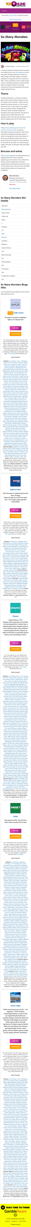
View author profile (14, 188)
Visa (21, 455)
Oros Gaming (16, 411)
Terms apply (11, 353)
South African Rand (20, 587)
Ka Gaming (18, 912)
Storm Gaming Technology (14, 435)
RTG (20, 756)
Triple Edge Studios (19, 440)
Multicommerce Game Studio (12, 733)
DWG (4, 378)
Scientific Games (8, 566)
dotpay (25, 1173)
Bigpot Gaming (23, 1087)
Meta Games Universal (11, 1129)
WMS (25, 443)
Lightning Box (24, 558)
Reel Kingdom (14, 939)
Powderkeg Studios (13, 415)
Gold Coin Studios (18, 713)
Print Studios (7, 416)
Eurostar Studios (15, 887)
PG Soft (9, 743)
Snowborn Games (18, 431)
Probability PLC (23, 748)
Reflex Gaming (22, 423)
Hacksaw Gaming (21, 389)
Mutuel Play (14, 403)
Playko (13, 1141)
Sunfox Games (14, 436)
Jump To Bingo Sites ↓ (15, 19)
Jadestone (22, 910)
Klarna (9, 783)
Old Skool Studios (16, 410)
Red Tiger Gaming (23, 421)
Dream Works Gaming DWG (18, 548)
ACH (6, 961)
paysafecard (15, 453)
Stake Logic (20, 949)
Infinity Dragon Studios (9, 393)
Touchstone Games (8, 440)
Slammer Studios (8, 1158)
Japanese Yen (12, 583)
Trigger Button (11, 954)
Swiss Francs (17, 976)
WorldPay (8, 578)
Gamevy (16, 386)
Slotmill (10, 765)
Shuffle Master (24, 426)
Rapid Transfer (24, 1180)
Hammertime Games (8, 391)
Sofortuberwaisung (10, 455)
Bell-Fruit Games (21, 872)
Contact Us (14, 1221)
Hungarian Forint (12, 974)
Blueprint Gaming (15, 371)
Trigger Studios (20, 954)
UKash (15, 969)
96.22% (4, 237)
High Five (5, 556)
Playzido (5, 415)
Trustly (18, 455)
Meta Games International (11, 731)
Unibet (15, 816)
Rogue (15, 425)
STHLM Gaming (13, 768)
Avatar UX (24, 364)
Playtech (10, 563)
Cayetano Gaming (18, 1092)
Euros (9, 582)
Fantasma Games (12, 703)
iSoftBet (23, 556)
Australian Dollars (23, 578)
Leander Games (17, 396)
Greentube (13, 389)
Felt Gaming (8, 704)
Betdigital (18, 367)
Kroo (14, 450)
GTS (25, 902)
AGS (9, 362)
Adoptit (5, 362)
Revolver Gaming (7, 425)
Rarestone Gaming (21, 936)
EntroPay (5, 450)
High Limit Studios (20, 391)
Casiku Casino (16, 313)
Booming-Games (19, 689)
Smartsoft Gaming (12, 947)
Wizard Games (17, 568)
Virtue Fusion (8, 568)
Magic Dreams (17, 398)
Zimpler (7, 457)
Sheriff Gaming (8, 944)
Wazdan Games (19, 441)
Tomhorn (23, 438)
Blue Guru (22, 369)
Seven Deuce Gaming (13, 426)
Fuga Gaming (11, 708)
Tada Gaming (21, 772)
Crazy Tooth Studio (13, 376)
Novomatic (15, 924)
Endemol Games (23, 378)
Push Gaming (22, 418)
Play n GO (20, 413)
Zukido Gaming (13, 570)
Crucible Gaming (23, 376)
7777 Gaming (24, 676)
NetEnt (25, 404)
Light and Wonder (17, 726)
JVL (7, 725)
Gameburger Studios (22, 384)
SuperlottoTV (8, 953)
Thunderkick (16, 438)
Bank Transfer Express (14, 448)
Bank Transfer (7, 572)
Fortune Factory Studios (10, 706)
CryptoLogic (23, 880)
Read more (12, 184)
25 (2, 230)
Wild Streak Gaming (8, 777)
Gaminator (25, 897)
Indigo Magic (10, 907)
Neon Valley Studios (17, 404)
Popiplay (23, 931)
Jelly (26, 910)
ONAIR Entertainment (9, 926)
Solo (20, 968)
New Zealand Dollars (10, 585)
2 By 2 (18, 361)
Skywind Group (17, 430)
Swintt (20, 436)
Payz (25, 457)
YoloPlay (14, 445)
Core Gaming (16, 693)
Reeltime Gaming (20, 1149)
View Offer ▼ (15, 29)
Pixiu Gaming (16, 743)
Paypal (9, 453)
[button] (29, 10)
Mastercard (19, 450)
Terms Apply (22, 667)
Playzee (15, 616)
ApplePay (16, 447)
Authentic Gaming (23, 543)
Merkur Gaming (14, 399)
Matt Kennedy (10, 66)
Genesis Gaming (7, 388)
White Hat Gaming (22, 445)
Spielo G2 (16, 566)
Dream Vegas (15, 1006)
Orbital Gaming (20, 926)
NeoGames (24, 735)
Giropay (11, 1175)
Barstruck (12, 367)
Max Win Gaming (13, 730)
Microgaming (6, 209)
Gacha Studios (12, 384)
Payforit (5, 575)
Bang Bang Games (21, 366)
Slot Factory (7, 1159)
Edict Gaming (19, 696)
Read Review (15, 334)
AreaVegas (24, 865)
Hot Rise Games (16, 905)
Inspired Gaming (15, 556)
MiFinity (25, 450)
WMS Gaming (7, 445)
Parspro (15, 927)
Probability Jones (16, 416)
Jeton (21, 457)
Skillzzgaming (8, 430)
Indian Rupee (15, 1186)
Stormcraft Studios (16, 770)
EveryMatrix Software (15, 1102)
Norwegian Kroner (21, 585)
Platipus (5, 745)
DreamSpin (6, 1097)
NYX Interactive (22, 408)
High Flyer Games (19, 718)
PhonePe (7, 968)
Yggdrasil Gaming (13, 959)
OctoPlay (8, 410)
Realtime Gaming (22, 751)
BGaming (18, 684)
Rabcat (12, 420)
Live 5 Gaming (7, 560)
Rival (15, 942)
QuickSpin (7, 420)
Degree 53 (7, 548)
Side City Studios (10, 428)
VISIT (15, 25)
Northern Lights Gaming (11, 408)
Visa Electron (23, 577)
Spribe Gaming (20, 433)
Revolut (21, 453)
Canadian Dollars (17, 580)
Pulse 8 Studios (14, 418)
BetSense (5, 1087)
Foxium (21, 383)
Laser (4, 573)
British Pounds (8, 580)
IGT (27, 391)
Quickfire (6, 936)
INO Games (20, 393)
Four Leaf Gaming (14, 383)
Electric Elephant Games (18, 884)
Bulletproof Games (12, 691)
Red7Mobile (8, 423)
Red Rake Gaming (12, 421)
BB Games (13, 1086)
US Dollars (21, 588)
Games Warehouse (8, 386)
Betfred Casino (15, 489)
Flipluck (24, 704)
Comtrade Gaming (23, 546)
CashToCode (24, 448)
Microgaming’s (21, 72)
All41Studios (6, 543)
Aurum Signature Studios (14, 364)
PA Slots (10, 927)
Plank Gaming (24, 743)
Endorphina (17, 699)
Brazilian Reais (18, 971)
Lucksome (10, 398)
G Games (22, 551)
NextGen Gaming (15, 406)
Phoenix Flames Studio (12, 929)
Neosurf (17, 452)
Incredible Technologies (11, 720)
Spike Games (6, 767)
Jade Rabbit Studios (15, 723)
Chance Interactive (19, 373)
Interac (10, 450)
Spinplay (12, 433)
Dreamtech (23, 882)
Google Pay (23, 782)
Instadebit (16, 1175)
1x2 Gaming (12, 361)
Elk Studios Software (12, 378)
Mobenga (14, 919)
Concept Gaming (19, 374)
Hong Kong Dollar (16, 582)
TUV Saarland (6, 1183)
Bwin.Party (22, 879)
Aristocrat (20, 362)
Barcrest (7, 367)
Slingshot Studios (7, 431)
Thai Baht (14, 588)
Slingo (24, 430)
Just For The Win (22, 394)
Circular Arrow (8, 693)
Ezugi (5, 703)
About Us (7, 1221)
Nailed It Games (23, 403)
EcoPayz (17, 457)
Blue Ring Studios (23, 688)
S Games (19, 425)
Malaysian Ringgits (22, 583)
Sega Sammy (23, 942)
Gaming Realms (7, 899)
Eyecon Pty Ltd (18, 379)
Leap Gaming (7, 726)
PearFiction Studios (8, 1139)
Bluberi (9, 688)
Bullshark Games (8, 373)
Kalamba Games (7, 396)
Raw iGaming (18, 420)
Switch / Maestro (11, 577)
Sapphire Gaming (8, 1153)
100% (20, 620)
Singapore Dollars (9, 587)
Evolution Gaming (8, 379)
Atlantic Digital (14, 867)
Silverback (22, 428)
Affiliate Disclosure (15, 1224)
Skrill (25, 453)
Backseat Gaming (19, 681)
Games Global (19, 553)
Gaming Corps (24, 386)
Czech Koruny (23, 973)
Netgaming (6, 406)
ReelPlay (14, 423)
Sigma (17, 428)
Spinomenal (6, 433)
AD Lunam (6, 678)
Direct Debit (11, 782)
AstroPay (21, 447)
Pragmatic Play (24, 415)
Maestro (11, 457)
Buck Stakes (24, 371)
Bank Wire (24, 780)
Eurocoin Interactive (15, 1101)
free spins (7, 155)
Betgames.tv (13, 873)
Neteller (22, 452)
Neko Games (7, 404)
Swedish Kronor (7, 588)
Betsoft (19, 873)
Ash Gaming (13, 543)
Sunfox (24, 770)
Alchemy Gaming (10, 679)
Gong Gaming (16, 715)
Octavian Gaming (23, 924)
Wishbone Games (18, 443)
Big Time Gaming (8, 545)
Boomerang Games (8, 877)
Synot (11, 438)
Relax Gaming (23, 755)
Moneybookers (24, 964)
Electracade (8, 550)
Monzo (5, 452)
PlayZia (21, 745)
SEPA (19, 787)
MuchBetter (11, 452)
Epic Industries (18, 885)
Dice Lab (24, 1096)
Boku (5, 782)
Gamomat (20, 899)
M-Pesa (4, 964)
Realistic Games (12, 565)
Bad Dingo (11, 870)
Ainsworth (14, 362)
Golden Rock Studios (18, 388)
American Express (13, 961)
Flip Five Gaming (13, 381)
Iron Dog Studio (12, 394)
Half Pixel (16, 716)
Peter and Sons (12, 413)
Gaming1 (14, 899)
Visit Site (15, 328)
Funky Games (20, 708)
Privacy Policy (22, 1221)
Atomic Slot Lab (23, 867)
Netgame (17, 921)
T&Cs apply (20, 854)
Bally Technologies (10, 366)
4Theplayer (24, 361)
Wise (24, 455)
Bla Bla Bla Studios (13, 369)
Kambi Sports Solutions (15, 914)
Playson (25, 413)
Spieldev (26, 431)
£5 (14, 595)
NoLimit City (24, 406)
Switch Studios (9, 772)
